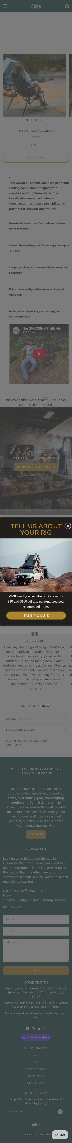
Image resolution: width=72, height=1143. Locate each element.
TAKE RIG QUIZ (36, 616)
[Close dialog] (68, 526)
